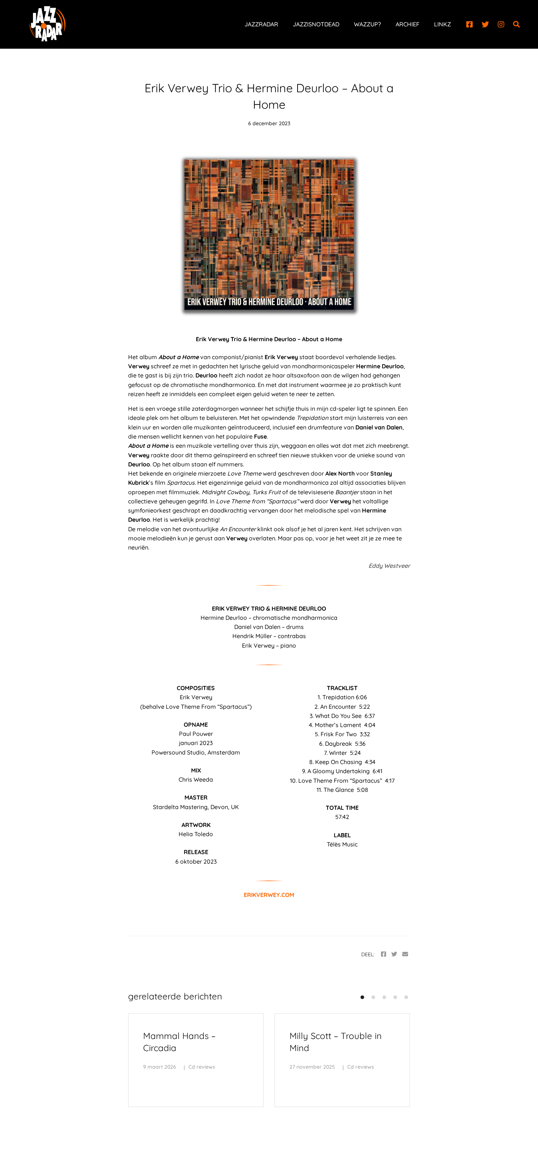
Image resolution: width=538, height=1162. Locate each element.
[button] (362, 997)
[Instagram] (501, 24)
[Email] (405, 954)
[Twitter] (485, 24)
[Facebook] (470, 24)
